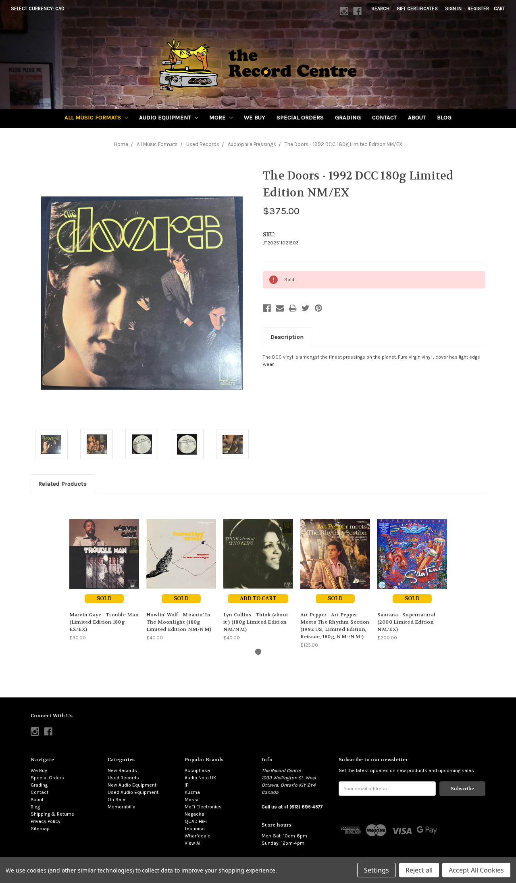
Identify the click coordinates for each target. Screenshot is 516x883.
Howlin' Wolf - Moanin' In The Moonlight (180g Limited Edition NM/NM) (179, 622)
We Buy (254, 117)
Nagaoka (194, 814)
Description (287, 336)
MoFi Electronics (203, 807)
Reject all (419, 870)
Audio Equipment (166, 117)
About (417, 117)
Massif (192, 799)
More (218, 117)
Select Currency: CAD (38, 8)
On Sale (116, 799)
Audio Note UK (200, 778)
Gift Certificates (417, 8)
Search (380, 8)
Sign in (453, 8)
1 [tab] (258, 652)
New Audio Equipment (132, 785)
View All (193, 843)
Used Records (123, 778)
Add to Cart (258, 598)
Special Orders (300, 117)
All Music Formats (93, 117)
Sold (104, 598)
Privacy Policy (45, 821)
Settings (376, 870)
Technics (195, 828)
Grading (348, 117)
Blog (444, 117)
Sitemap (40, 828)
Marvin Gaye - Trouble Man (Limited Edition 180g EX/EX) (104, 622)
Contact (384, 117)
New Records (122, 770)
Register (478, 8)
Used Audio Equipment (133, 792)
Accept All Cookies (476, 870)
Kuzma (192, 792)
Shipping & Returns (52, 814)
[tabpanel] (104, 571)
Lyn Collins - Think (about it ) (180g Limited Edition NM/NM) (256, 622)
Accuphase (197, 770)
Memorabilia (121, 807)
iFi (187, 785)
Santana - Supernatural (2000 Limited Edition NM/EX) (406, 622)
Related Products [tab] (62, 483)
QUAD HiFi (196, 821)
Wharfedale (197, 836)
